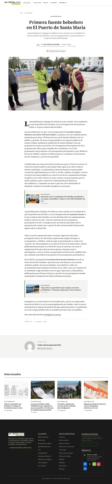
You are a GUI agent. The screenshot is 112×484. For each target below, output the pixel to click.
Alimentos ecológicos (45, 459)
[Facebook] (85, 464)
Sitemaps (62, 469)
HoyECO (45, 2)
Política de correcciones (66, 447)
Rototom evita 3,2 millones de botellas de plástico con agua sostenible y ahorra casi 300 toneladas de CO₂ (63, 199)
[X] (90, 464)
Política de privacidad (66, 453)
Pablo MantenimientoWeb (51, 44)
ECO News (54, 2)
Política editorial (64, 443)
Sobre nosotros (64, 440)
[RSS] (94, 464)
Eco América (42, 466)
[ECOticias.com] (12, 3)
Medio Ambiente (43, 437)
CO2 (39, 450)
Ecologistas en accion (52, 314)
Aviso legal (62, 450)
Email (44, 321)
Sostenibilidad (28, 13)
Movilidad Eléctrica (44, 447)
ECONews (62, 463)
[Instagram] (99, 464)
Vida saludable (42, 463)
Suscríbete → (89, 444)
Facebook (39, 321)
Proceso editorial (66, 44)
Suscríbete (62, 2)
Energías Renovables (44, 443)
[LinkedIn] (85, 468)
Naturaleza (41, 440)
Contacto (62, 437)
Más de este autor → (45, 348)
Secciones (26, 2)
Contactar (37, 2)
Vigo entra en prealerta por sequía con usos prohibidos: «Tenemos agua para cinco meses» (61, 289)
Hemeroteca (63, 466)
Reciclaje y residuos (44, 456)
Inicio (21, 13)
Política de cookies (65, 456)
